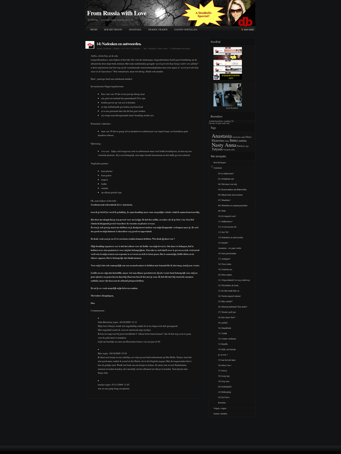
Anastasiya (236, 137)
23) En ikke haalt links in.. (229, 290)
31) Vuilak (222, 333)
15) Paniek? (223, 242)
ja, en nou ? (223, 354)
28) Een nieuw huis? (226, 317)
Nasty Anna (162, 48)
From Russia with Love (116, 13)
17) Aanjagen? (224, 258)
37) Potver (222, 370)
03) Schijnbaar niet (226, 178)
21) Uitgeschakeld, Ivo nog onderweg (234, 280)
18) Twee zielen (224, 264)
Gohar (226, 141)
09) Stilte (222, 210)
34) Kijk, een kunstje (227, 349)
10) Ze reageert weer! (227, 216)
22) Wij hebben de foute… (229, 285)
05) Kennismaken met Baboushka (232, 189)
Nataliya (241, 145)
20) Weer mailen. (225, 274)
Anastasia (135, 29)
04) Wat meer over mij (227, 184)
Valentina (227, 149)
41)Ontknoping (224, 391)
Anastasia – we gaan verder (229, 248)
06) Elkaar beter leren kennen (230, 194)
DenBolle (107, 48)
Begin (93, 29)
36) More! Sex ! (225, 365)
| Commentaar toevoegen (179, 48)
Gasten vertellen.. (186, 29)
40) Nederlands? (225, 386)
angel (243, 137)
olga (247, 146)
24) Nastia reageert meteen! (229, 295)
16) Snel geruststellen (227, 253)
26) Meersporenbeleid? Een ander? (232, 306)
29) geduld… (223, 322)
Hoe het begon (113, 29)
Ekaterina (218, 140)
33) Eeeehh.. (223, 343)
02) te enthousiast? (226, 173)
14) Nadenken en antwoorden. (118, 44)
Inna (233, 140)
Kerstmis (222, 402)
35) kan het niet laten (227, 359)
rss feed (249, 29)
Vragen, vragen (157, 29)
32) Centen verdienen (227, 338)
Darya (248, 136)
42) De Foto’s (224, 397)
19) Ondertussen (225, 269)
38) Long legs (224, 375)
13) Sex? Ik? (223, 232)
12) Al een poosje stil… (228, 226)
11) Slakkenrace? (225, 221)
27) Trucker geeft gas (227, 311)
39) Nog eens (223, 381)
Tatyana (217, 149)
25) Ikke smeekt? (225, 301)
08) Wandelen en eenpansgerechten (232, 205)
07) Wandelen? (224, 200)
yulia (233, 149)
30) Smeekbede (224, 327)
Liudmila (242, 140)
